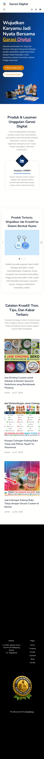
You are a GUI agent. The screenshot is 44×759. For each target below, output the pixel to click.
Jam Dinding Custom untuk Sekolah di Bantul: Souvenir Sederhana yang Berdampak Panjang (19, 382)
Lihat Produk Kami (13, 68)
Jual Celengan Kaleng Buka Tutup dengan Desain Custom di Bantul (21, 503)
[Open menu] (4, 9)
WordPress (30, 712)
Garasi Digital (18, 4)
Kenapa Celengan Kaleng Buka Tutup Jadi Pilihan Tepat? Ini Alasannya (21, 444)
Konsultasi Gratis (13, 74)
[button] (19, 258)
